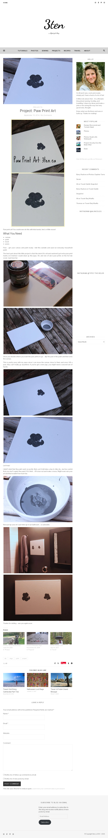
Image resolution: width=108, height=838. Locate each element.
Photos (34, 51)
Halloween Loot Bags (35, 689)
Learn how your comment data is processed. (48, 789)
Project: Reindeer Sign (34, 645)
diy (5, 658)
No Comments (46, 115)
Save (64, 663)
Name (6, 713)
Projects (56, 51)
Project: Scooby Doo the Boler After (92, 144)
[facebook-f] (98, 2)
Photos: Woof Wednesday (12, 645)
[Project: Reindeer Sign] (37, 638)
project (24, 658)
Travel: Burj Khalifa (87, 198)
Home (5, 3)
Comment (7, 743)
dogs (11, 658)
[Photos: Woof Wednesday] (14, 638)
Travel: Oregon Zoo (56, 645)
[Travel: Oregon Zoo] (61, 638)
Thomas (79, 203)
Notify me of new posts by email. (17, 779)
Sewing (45, 51)
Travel (77, 51)
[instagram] (95, 2)
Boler (86, 149)
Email (5, 723)
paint (17, 658)
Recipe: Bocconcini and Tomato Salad (92, 126)
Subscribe (45, 822)
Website (6, 733)
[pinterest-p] (101, 2)
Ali (6, 663)
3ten (54, 24)
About (87, 51)
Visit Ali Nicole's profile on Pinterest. (89, 159)
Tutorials (22, 51)
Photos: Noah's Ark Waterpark (90, 138)
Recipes (67, 51)
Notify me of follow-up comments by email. (20, 775)
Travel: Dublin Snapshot (89, 184)
